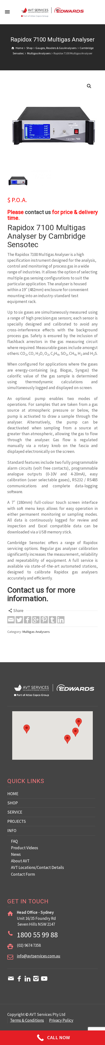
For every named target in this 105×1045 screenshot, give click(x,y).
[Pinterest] (44, 619)
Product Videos (24, 847)
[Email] (11, 619)
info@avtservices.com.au (38, 956)
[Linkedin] (60, 619)
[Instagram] (36, 978)
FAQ (14, 841)
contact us (38, 212)
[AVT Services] (52, 11)
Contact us (25, 590)
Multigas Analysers (36, 631)
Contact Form (23, 874)
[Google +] (36, 619)
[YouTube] (44, 978)
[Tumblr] (52, 619)
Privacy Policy (61, 1020)
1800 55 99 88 (37, 934)
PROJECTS (16, 821)
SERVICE (14, 812)
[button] (89, 86)
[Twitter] (19, 619)
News (16, 854)
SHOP (12, 803)
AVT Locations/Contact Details (37, 867)
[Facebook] (27, 619)
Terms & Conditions (27, 1020)
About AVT (20, 861)
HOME (12, 793)
